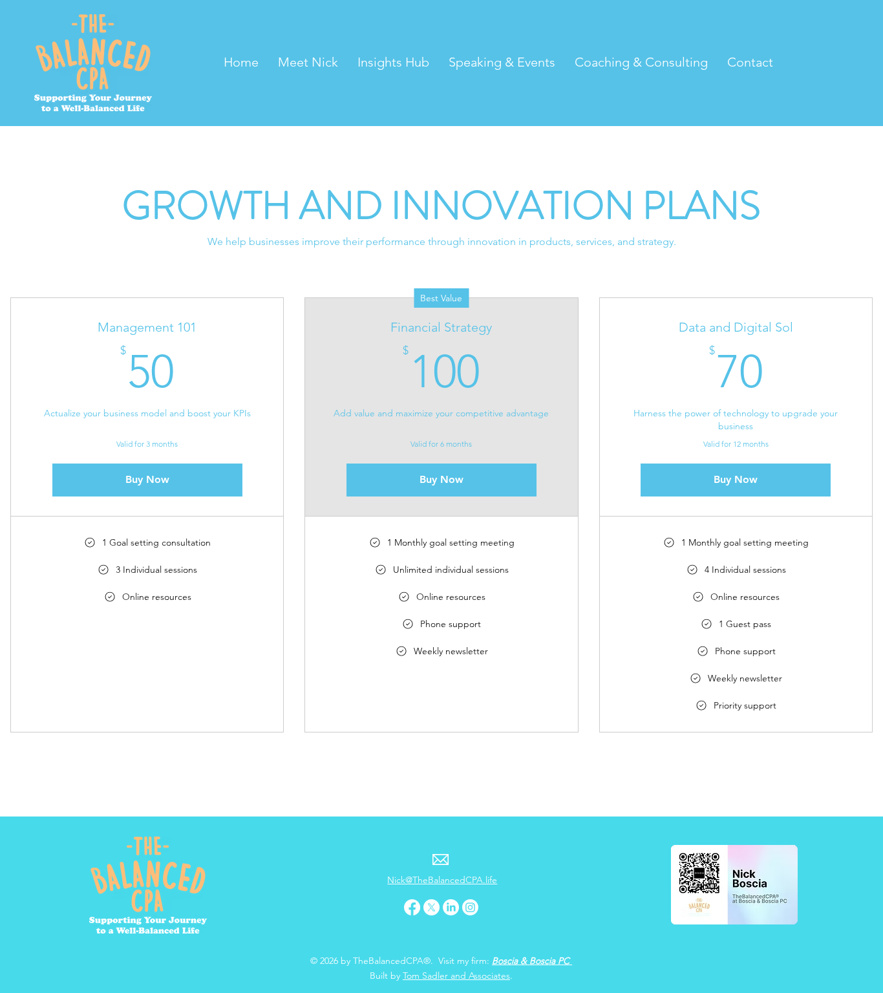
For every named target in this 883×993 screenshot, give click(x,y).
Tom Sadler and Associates (456, 975)
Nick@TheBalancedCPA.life (442, 880)
